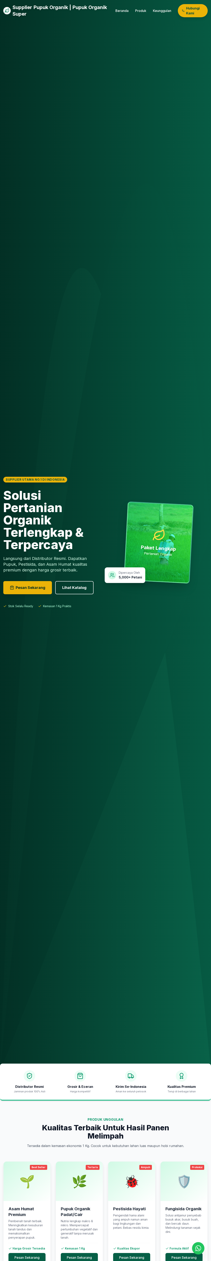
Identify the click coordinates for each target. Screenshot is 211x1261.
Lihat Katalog (74, 587)
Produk (140, 11)
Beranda (122, 11)
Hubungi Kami (193, 10)
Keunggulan (162, 11)
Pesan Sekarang (30, 587)
